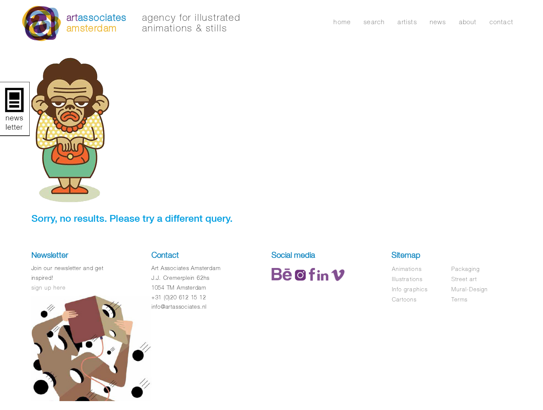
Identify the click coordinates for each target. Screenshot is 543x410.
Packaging (465, 269)
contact (501, 21)
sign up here (48, 287)
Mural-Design (469, 289)
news (438, 21)
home (342, 21)
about (468, 21)
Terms (459, 299)
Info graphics (410, 289)
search (374, 21)
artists (407, 21)
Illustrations (407, 279)
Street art (464, 279)
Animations (406, 269)
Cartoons (404, 299)
